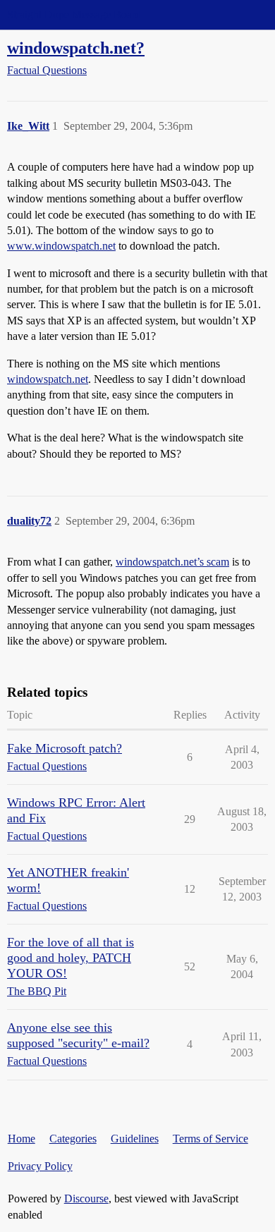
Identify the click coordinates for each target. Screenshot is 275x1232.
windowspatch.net (47, 379)
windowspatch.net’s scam (172, 562)
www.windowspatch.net (61, 246)
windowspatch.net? (76, 47)
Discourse (86, 1198)
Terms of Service (210, 1139)
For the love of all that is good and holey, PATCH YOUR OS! (70, 957)
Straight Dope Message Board (74, 14)
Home (21, 1139)
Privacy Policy (40, 1166)
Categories (73, 1139)
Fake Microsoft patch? (64, 748)
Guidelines (135, 1139)
